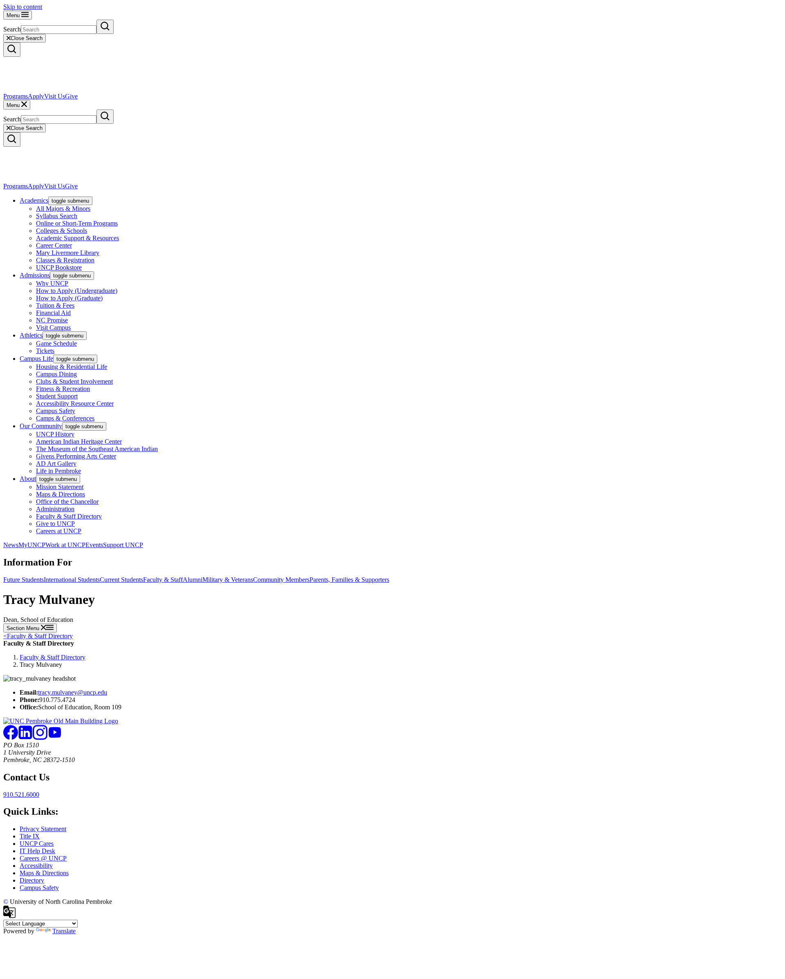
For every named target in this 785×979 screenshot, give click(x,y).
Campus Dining (56, 374)
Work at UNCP (65, 544)
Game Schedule (56, 343)
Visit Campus (53, 327)
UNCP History (55, 434)
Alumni (192, 579)
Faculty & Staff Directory (69, 516)
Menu (14, 15)
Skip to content (22, 6)
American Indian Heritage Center (79, 441)
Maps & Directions (60, 494)
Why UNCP (52, 283)
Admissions (35, 275)
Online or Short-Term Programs (77, 223)
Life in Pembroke (58, 470)
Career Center (54, 245)
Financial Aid (53, 312)
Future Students (23, 579)
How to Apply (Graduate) (69, 298)
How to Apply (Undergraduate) (76, 290)
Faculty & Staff (163, 579)
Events (94, 544)
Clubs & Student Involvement (74, 381)
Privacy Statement (43, 828)
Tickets (45, 350)
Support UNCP (123, 544)
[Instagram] (40, 737)
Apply (36, 96)
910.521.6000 (21, 794)
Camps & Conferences (65, 418)
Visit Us (54, 96)
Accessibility (36, 865)
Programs (15, 96)
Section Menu (24, 628)
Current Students (121, 579)
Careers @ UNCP (43, 858)
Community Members (281, 579)
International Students (72, 579)
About (28, 478)
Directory (32, 880)
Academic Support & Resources (77, 238)
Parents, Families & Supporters (349, 579)
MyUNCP (31, 544)
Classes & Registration (65, 260)
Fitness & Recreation (63, 388)
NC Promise (52, 320)
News (10, 544)
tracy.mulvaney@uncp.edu (72, 692)
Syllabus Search (56, 215)
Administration (55, 508)
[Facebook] (10, 737)
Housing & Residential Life (71, 366)
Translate (64, 931)
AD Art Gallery (56, 463)
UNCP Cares (37, 843)
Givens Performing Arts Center (76, 456)
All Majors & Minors (63, 208)
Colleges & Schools (61, 230)
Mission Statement (59, 486)
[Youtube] (54, 737)
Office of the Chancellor (67, 501)
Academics (34, 200)
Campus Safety (55, 410)
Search (12, 29)
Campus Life (36, 358)
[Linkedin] (25, 737)
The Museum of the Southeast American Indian (97, 448)
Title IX (30, 836)
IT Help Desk (37, 850)
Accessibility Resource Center (75, 403)
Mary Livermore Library (67, 252)
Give (71, 96)
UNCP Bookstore (59, 267)
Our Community (41, 425)
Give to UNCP (55, 523)
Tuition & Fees (55, 305)
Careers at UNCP (58, 530)
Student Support (57, 396)
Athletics (31, 335)
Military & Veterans (227, 579)
